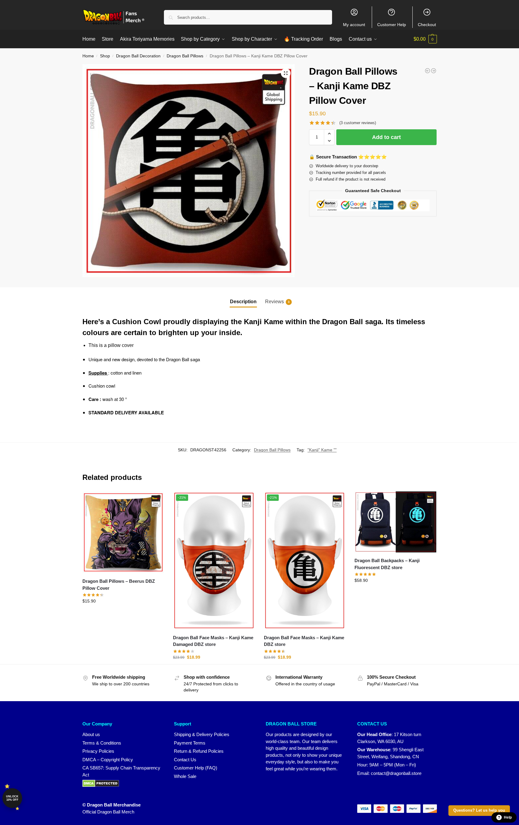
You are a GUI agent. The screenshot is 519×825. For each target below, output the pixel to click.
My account (354, 24)
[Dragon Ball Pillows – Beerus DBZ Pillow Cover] (123, 532)
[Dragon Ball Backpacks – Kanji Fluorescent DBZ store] (395, 522)
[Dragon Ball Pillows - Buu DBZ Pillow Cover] (434, 71)
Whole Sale (185, 776)
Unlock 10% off (12, 798)
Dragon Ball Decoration (138, 56)
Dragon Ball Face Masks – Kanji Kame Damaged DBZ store (213, 641)
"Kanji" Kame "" (322, 449)
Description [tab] (243, 301)
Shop (105, 56)
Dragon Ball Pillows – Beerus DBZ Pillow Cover (118, 585)
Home (88, 56)
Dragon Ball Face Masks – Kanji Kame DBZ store (304, 641)
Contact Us (185, 759)
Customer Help (391, 24)
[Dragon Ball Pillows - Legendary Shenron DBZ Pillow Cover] (427, 71)
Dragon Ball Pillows (185, 56)
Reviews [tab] (277, 301)
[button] (425, 39)
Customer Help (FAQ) (195, 767)
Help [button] (508, 817)
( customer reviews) (357, 123)
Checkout (427, 24)
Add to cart (386, 137)
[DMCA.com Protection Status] (122, 783)
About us (91, 734)
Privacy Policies (98, 751)
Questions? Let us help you (479, 810)
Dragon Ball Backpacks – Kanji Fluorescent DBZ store (387, 564)
